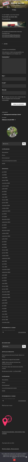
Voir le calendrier (21, 332)
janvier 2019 (5, 319)
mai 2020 (4, 280)
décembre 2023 (6, 219)
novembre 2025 (6, 183)
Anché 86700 (17, 3)
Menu (14, 9)
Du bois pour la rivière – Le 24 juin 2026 (11, 371)
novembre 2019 (6, 294)
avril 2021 (4, 264)
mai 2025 (4, 194)
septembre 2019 (6, 297)
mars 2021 (4, 266)
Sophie (17, 14)
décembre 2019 (6, 291)
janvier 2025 (5, 202)
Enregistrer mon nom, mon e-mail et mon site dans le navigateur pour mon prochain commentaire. (14, 98)
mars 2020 (4, 283)
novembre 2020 (6, 269)
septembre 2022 (6, 236)
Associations (5, 152)
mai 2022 (4, 244)
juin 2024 (4, 213)
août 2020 (4, 275)
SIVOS (3, 163)
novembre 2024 (6, 205)
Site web (4, 90)
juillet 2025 (5, 188)
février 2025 (5, 200)
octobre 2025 (5, 186)
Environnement (6, 158)
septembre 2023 (6, 222)
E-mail (4, 83)
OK (14, 460)
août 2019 (4, 300)
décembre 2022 (6, 230)
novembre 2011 (5, 322)
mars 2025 (4, 197)
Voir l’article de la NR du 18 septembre (11, 35)
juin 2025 (4, 191)
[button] (3, 332)
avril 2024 (4, 216)
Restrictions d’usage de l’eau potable (11, 359)
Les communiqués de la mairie (9, 160)
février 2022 (5, 250)
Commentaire (6, 57)
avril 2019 (4, 311)
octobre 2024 (5, 208)
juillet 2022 (4, 239)
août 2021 (4, 261)
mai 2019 (4, 308)
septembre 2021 (6, 258)
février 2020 (5, 286)
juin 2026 (4, 172)
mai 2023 (4, 227)
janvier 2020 (5, 289)
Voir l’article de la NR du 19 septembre (11, 36)
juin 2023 (4, 225)
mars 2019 (4, 314)
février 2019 (5, 317)
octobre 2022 (5, 233)
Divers (6, 43)
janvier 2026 (5, 180)
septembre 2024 (6, 211)
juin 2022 (4, 241)
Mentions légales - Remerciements (10, 448)
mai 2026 (4, 174)
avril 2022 (4, 247)
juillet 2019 (4, 303)
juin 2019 (4, 305)
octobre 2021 (5, 255)
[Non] (26, 457)
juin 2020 (4, 278)
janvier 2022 (5, 252)
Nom (3, 76)
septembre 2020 (6, 272)
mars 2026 (4, 177)
